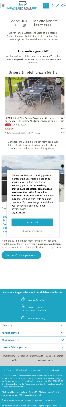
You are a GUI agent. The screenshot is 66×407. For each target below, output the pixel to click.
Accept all (32, 222)
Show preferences (32, 230)
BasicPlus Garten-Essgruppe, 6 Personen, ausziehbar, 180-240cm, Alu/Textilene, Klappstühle (31, 119)
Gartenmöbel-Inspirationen (21, 255)
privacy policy (19, 208)
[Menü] (3, 5)
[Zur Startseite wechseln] (22, 5)
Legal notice (18, 212)
